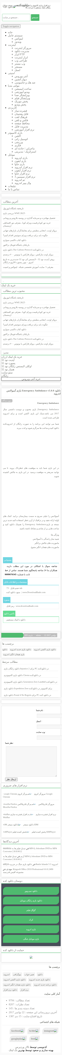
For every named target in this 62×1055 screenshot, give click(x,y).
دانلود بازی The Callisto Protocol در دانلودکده (23, 250)
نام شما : (40, 710)
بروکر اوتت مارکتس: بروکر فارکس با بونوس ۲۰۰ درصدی (28, 254)
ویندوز (18, 41)
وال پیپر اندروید (23, 183)
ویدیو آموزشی (22, 92)
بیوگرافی (17, 974)
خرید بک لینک (8, 285)
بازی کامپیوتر (15, 132)
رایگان (4, 375)
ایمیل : (39, 721)
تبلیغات (12, 186)
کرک (31, 920)
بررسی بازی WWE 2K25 (14, 213)
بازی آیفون (20, 161)
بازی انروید (31, 929)
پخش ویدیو (20, 104)
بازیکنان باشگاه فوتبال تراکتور (16, 245)
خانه (10, 32)
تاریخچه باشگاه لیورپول (13, 208)
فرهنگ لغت (21, 117)
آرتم (22, 856)
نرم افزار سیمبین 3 (25, 176)
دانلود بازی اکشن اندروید (45, 649)
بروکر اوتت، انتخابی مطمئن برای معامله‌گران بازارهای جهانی (30, 230)
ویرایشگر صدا (22, 95)
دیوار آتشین (21, 79)
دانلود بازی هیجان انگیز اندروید (17, 984)
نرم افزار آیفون (23, 170)
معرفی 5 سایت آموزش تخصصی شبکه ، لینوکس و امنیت (28, 267)
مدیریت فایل (21, 126)
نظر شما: (9, 743)
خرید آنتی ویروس (31, 379)
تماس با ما (13, 189)
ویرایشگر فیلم (22, 98)
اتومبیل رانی (21, 139)
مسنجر (18, 66)
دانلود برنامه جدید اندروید (45, 984)
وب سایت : (41, 732)
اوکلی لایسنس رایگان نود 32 (16, 366)
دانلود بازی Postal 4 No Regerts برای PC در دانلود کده (27, 695)
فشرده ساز (21, 110)
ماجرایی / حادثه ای (25, 148)
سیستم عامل (15, 35)
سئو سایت (7, 372)
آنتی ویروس (21, 76)
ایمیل (17, 70)
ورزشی (19, 142)
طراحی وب (21, 60)
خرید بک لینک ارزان (11, 356)
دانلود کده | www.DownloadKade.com (25, 592)
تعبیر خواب (29, 974)
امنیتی (11, 73)
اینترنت (12, 44)
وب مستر (20, 63)
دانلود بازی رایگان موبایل (31, 900)
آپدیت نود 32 (7, 360)
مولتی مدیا (14, 85)
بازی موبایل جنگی (31, 939)
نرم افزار (25, 990)
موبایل (11, 154)
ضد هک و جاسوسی (25, 82)
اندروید (6, 974)
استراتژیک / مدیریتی (25, 151)
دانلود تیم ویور (31, 891)
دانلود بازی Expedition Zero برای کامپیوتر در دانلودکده (28, 688)
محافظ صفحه (22, 123)
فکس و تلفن (21, 120)
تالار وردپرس (22, 1047)
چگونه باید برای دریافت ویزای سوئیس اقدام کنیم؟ (25, 235)
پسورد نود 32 (8, 363)
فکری (18, 145)
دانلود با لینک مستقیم (15, 619)
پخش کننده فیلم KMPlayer (44, 832)
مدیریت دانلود (22, 51)
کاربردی (12, 107)
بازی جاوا (20, 164)
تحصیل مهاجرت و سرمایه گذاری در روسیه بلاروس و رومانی (29, 218)
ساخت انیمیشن (23, 88)
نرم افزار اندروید (23, 167)
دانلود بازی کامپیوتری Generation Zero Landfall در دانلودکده (30, 682)
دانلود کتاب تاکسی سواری (14, 240)
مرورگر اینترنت (23, 48)
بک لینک (13, 1050)
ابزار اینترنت (21, 57)
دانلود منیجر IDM (30, 824)
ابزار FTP (20, 54)
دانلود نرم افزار (10, 990)
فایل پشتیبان (21, 114)
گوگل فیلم (31, 910)
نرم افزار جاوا (22, 173)
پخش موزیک (21, 101)
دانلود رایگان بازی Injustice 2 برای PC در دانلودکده (26, 668)
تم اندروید (20, 179)
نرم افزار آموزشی (24, 129)
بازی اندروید (21, 157)
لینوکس (19, 38)
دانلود (40, 974)
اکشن (18, 135)
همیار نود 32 (7, 369)
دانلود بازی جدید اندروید (20, 649)
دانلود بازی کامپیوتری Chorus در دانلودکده (22, 675)
